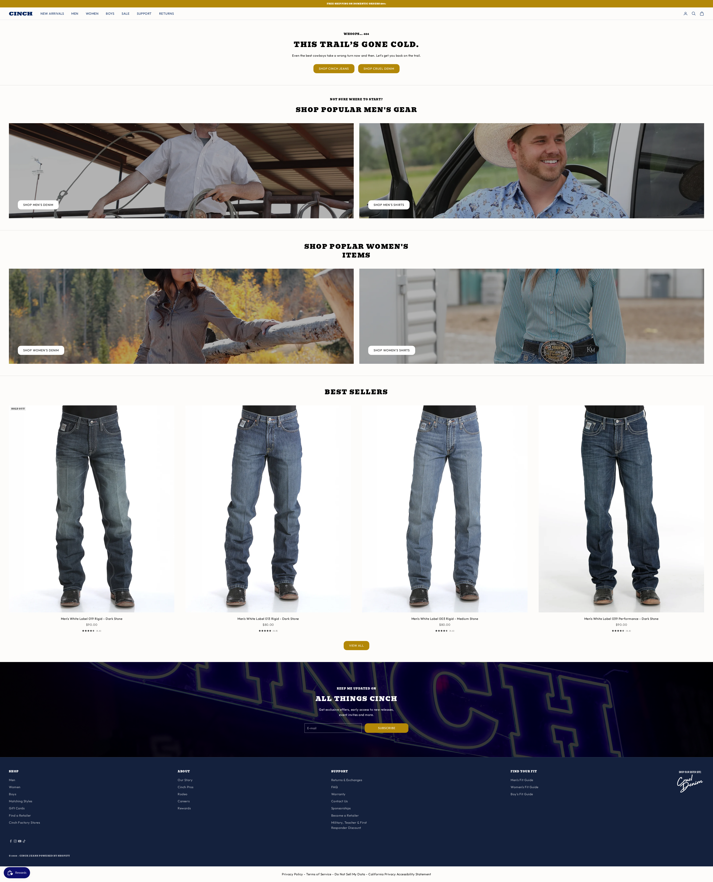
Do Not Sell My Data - (351, 874)
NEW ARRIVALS (52, 13)
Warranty (338, 794)
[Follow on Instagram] (15, 841)
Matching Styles (20, 801)
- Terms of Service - (319, 874)
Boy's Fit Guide (522, 794)
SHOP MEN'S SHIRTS (389, 205)
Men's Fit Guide (522, 780)
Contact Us (339, 801)
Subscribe (386, 728)
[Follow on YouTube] (20, 841)
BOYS (110, 13)
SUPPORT (144, 13)
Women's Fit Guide (524, 787)
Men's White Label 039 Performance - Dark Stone (621, 619)
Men (12, 780)
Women (14, 787)
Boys (12, 794)
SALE (125, 13)
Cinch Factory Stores (24, 822)
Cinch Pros (185, 787)
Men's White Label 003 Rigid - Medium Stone (444, 619)
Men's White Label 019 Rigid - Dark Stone (91, 619)
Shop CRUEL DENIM (379, 68)
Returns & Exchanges (346, 780)
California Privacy (382, 874)
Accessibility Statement (414, 874)
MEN (74, 13)
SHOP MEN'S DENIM (38, 205)
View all (356, 645)
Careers (184, 801)
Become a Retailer (345, 815)
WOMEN (92, 13)
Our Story (185, 780)
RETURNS (166, 13)
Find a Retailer (20, 815)
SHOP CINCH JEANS (334, 68)
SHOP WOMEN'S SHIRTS (392, 350)
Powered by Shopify (54, 855)
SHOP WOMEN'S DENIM (41, 350)
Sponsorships (341, 808)
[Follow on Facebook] (11, 841)
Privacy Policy (293, 874)
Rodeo (183, 794)
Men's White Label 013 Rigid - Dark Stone (268, 619)
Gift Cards (17, 808)
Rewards (184, 808)
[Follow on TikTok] (24, 841)
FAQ (334, 787)
